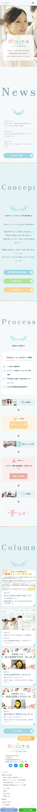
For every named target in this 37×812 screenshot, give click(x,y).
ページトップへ (25, 738)
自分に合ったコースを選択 (18, 424)
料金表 (5, 791)
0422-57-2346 (9, 810)
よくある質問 (5, 804)
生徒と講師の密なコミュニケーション (14, 782)
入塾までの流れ (6, 802)
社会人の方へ (7, 793)
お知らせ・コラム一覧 (8, 807)
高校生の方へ (7, 796)
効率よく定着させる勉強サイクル (12, 777)
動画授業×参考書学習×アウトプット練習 (14, 785)
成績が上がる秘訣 (18, 476)
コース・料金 (5, 788)
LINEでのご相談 (27, 810)
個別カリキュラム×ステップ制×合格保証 (14, 780)
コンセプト (5, 772)
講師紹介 (4, 799)
